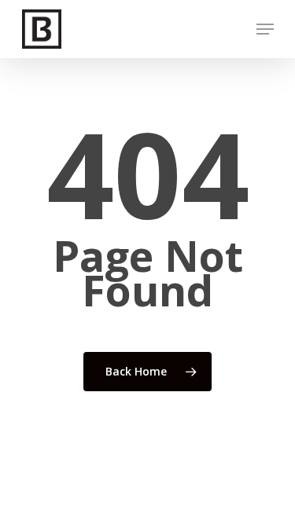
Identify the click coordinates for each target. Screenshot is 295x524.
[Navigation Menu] (265, 29)
